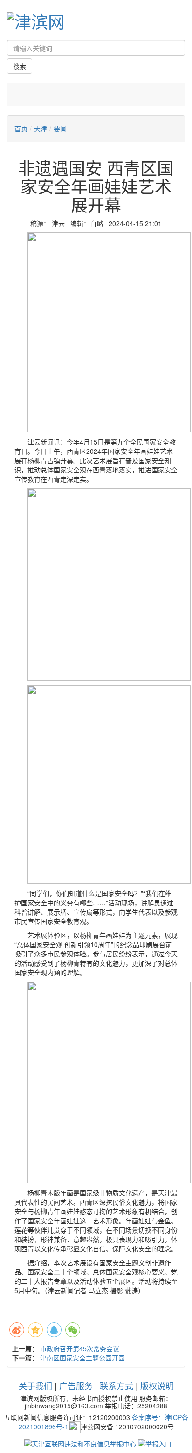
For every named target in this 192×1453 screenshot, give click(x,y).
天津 (40, 128)
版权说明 (157, 1386)
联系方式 (116, 1386)
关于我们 (35, 1386)
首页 (20, 128)
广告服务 (76, 1386)
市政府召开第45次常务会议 (79, 1348)
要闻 (60, 128)
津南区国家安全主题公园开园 (82, 1357)
